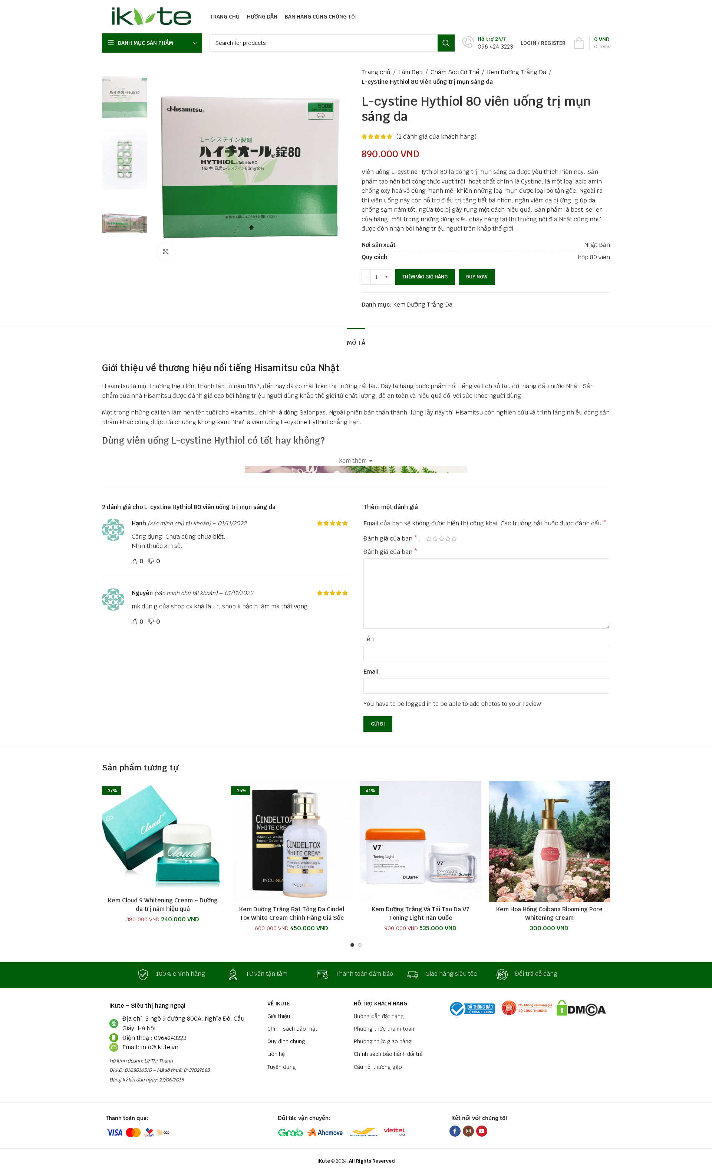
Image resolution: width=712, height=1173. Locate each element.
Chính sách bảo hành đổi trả (388, 1054)
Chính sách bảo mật (292, 1028)
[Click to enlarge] (165, 252)
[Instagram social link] (468, 1131)
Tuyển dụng (281, 1067)
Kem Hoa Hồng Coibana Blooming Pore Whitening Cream (549, 913)
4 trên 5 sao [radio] (448, 539)
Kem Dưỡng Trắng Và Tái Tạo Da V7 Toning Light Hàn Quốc (420, 913)
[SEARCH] (446, 43)
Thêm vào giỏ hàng (425, 277)
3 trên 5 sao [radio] (441, 539)
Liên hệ (276, 1054)
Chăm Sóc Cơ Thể (455, 72)
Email (371, 671)
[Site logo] (149, 16)
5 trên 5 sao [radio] (454, 539)
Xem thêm (353, 461)
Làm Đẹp (410, 72)
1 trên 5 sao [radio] (429, 539)
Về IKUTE (278, 1003)
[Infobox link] (487, 43)
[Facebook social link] (455, 1131)
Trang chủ (376, 72)
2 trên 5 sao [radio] (435, 539)
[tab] (356, 339)
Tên (368, 639)
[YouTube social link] (481, 1131)
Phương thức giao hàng (383, 1041)
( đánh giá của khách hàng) (436, 137)
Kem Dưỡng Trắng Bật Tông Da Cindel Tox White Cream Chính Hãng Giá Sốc (291, 913)
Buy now (476, 277)
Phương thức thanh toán (384, 1028)
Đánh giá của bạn (390, 539)
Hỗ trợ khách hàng (380, 1003)
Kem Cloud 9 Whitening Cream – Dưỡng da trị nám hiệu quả (163, 904)
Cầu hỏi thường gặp (378, 1067)
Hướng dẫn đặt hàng (379, 1016)
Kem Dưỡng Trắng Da (516, 72)
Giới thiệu (278, 1016)
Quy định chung (286, 1041)
